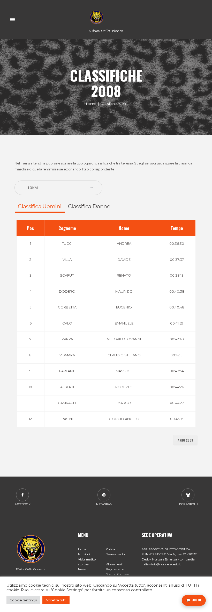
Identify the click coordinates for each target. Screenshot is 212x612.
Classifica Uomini (39, 206)
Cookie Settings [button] (23, 600)
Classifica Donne (89, 206)
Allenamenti (114, 564)
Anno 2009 (185, 440)
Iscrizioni (84, 554)
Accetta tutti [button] (56, 600)
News (82, 569)
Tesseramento (115, 554)
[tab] (39, 206)
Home (91, 103)
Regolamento (115, 569)
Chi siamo (112, 549)
